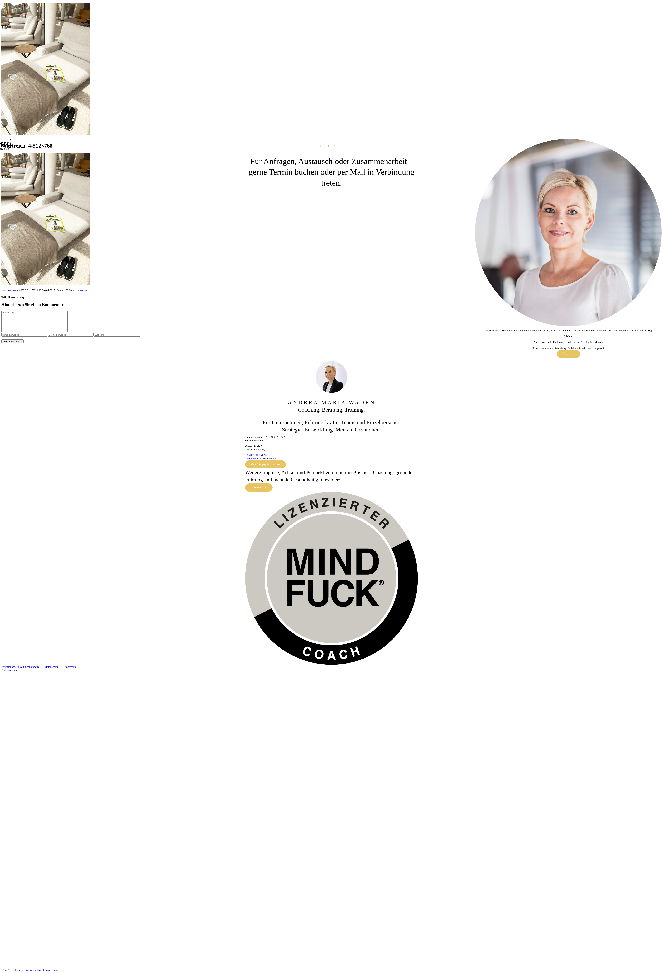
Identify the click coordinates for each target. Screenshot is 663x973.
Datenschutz (51, 666)
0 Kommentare (78, 290)
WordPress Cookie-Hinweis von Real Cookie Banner (30, 970)
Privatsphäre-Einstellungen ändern (20, 666)
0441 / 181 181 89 (257, 455)
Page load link (9, 670)
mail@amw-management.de (262, 458)
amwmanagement (11, 290)
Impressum (70, 666)
